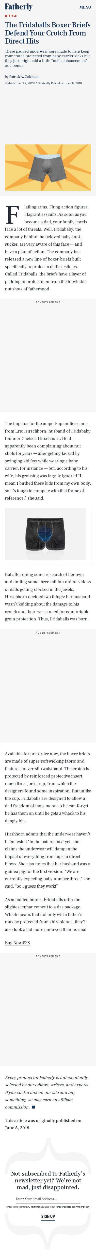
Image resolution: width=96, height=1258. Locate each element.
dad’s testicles (63, 267)
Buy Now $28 (17, 943)
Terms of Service (63, 1206)
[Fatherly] (18, 7)
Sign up (48, 1216)
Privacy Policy (83, 1206)
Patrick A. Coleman (24, 77)
